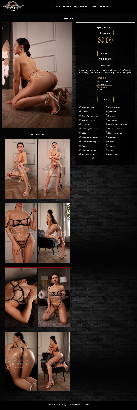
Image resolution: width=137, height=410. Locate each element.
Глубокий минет (114, 107)
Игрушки (111, 116)
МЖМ (84, 133)
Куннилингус (113, 120)
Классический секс (89, 120)
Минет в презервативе (90, 137)
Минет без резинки (115, 133)
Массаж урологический (90, 129)
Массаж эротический (116, 129)
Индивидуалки (80, 6)
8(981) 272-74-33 (105, 27)
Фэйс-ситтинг (113, 154)
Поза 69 (111, 142)
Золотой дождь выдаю (90, 116)
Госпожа (85, 112)
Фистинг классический (90, 154)
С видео (93, 6)
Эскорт (97, 159)
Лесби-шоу (86, 124)
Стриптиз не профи (89, 150)
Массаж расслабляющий (117, 124)
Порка (84, 146)
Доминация (112, 112)
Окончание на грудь (89, 142)
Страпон (111, 146)
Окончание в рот (114, 137)
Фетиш (110, 150)
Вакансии (104, 6)
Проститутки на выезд (61, 6)
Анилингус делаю (88, 107)
